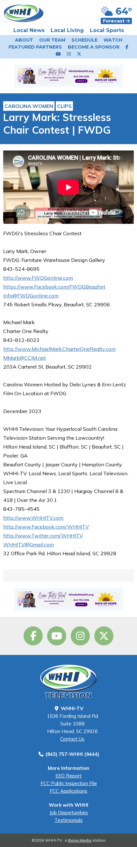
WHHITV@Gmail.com (28, 544)
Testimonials (68, 820)
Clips (64, 106)
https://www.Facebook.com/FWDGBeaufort (54, 286)
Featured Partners (35, 47)
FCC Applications (68, 791)
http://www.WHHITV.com (33, 518)
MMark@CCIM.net (24, 358)
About (24, 40)
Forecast (114, 21)
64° (122, 11)
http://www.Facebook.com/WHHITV (46, 527)
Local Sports (107, 30)
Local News (29, 30)
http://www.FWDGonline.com (38, 278)
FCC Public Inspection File (68, 783)
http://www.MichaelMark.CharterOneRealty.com (59, 349)
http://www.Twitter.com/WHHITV (43, 535)
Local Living (67, 30)
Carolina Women (28, 106)
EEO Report (68, 776)
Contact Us (72, 739)
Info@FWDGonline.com (31, 295)
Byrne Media (79, 840)
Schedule (84, 40)
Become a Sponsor (93, 47)
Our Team (52, 40)
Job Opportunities (68, 813)
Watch (113, 40)
